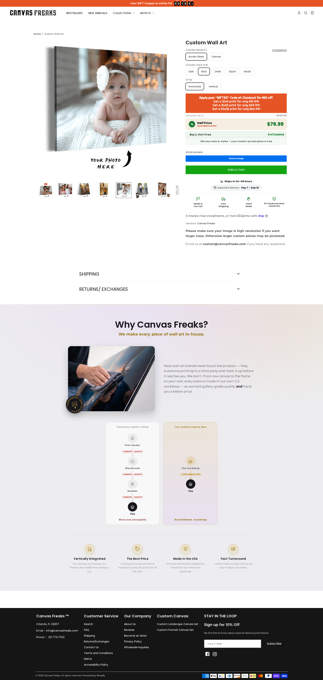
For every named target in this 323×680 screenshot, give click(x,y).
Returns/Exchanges (96, 641)
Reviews (129, 630)
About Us (130, 624)
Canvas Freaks (206, 223)
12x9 (191, 71)
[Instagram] (214, 654)
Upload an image (194, 152)
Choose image (236, 158)
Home (37, 34)
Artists (145, 13)
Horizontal (195, 86)
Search (88, 624)
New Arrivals (97, 13)
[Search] (305, 13)
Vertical (213, 86)
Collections (122, 13)
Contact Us (91, 647)
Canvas (216, 56)
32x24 (232, 71)
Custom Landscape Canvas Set (177, 624)
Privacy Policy (133, 641)
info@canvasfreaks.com (62, 630)
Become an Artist (135, 636)
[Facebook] (207, 654)
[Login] (299, 13)
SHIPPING (89, 274)
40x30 (247, 71)
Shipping (89, 636)
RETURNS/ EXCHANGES (103, 289)
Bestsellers (74, 13)
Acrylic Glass (196, 56)
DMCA (88, 659)
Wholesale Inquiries (136, 647)
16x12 (204, 71)
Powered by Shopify (93, 675)
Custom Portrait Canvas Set (175, 630)
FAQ (86, 630)
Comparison (279, 50)
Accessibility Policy (96, 665)
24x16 (217, 71)
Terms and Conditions (98, 653)
